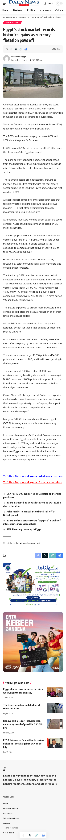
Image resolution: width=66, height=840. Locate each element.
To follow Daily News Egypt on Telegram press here (32, 482)
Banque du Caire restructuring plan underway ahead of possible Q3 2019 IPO (22, 724)
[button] (6, 3)
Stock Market (12, 23)
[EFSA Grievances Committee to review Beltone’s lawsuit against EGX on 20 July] (55, 743)
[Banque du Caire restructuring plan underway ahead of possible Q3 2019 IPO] (55, 724)
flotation (20, 543)
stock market (33, 543)
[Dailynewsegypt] (24, 3)
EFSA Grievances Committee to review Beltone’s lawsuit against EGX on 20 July (23, 744)
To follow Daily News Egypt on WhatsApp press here (33, 476)
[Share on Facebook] (11, 49)
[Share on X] (16, 49)
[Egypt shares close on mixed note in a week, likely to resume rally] (55, 692)
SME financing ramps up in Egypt (24, 529)
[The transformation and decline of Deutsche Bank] (55, 708)
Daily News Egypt (18, 56)
